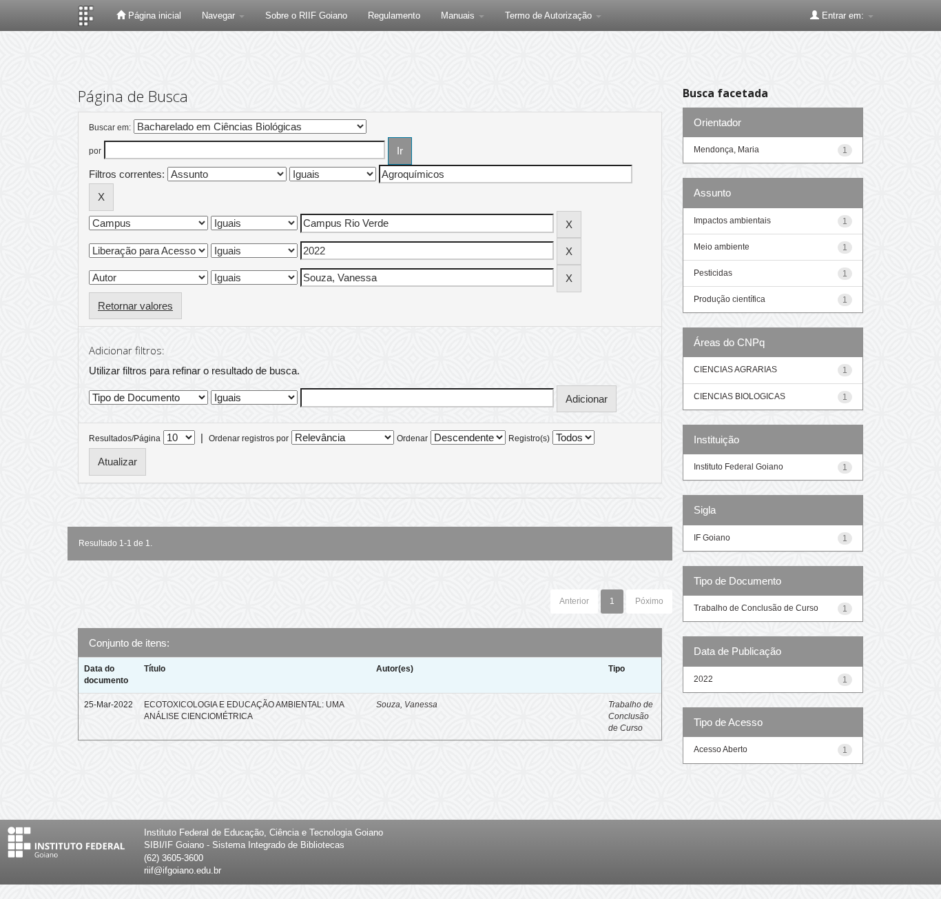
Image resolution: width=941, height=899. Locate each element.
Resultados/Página (125, 438)
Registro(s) (529, 438)
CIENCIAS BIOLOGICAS (739, 396)
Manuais (459, 15)
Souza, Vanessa (406, 704)
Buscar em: (110, 127)
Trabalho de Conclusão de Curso (630, 716)
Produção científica (729, 299)
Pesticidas (713, 273)
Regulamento (394, 15)
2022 (703, 679)
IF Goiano (712, 538)
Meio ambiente (721, 247)
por (95, 151)
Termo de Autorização (549, 15)
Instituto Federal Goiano (738, 467)
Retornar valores (135, 306)
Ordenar (412, 438)
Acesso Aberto (720, 749)
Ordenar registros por (249, 438)
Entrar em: (843, 15)
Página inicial (153, 15)
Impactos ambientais (732, 220)
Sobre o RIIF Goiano (306, 15)
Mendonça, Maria (726, 149)
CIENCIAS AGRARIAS (735, 369)
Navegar (220, 15)
